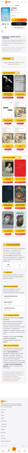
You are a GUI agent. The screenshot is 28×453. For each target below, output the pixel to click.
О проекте (3, 426)
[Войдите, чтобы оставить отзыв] (2, 31)
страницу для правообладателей (10, 380)
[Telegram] (8, 24)
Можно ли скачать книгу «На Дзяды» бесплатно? (13, 318)
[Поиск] (22, 2)
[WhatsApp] (6, 27)
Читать (20, 23)
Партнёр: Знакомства (6, 441)
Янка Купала (11, 5)
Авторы (19, 451)
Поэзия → (17, 157)
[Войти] (25, 2)
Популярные (4, 420)
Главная (2, 5)
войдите (22, 62)
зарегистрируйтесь (15, 64)
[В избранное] (12, 89)
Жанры (8, 451)
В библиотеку (20, 27)
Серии (2, 415)
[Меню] (2, 2)
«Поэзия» (5, 253)
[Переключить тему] (18, 2)
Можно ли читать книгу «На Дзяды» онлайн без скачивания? (13, 337)
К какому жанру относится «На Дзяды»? (12, 341)
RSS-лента (3, 438)
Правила (3, 429)
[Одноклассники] (6, 24)
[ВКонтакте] (3, 24)
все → (17, 72)
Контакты (3, 432)
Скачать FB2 (20, 20)
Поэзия (6, 5)
